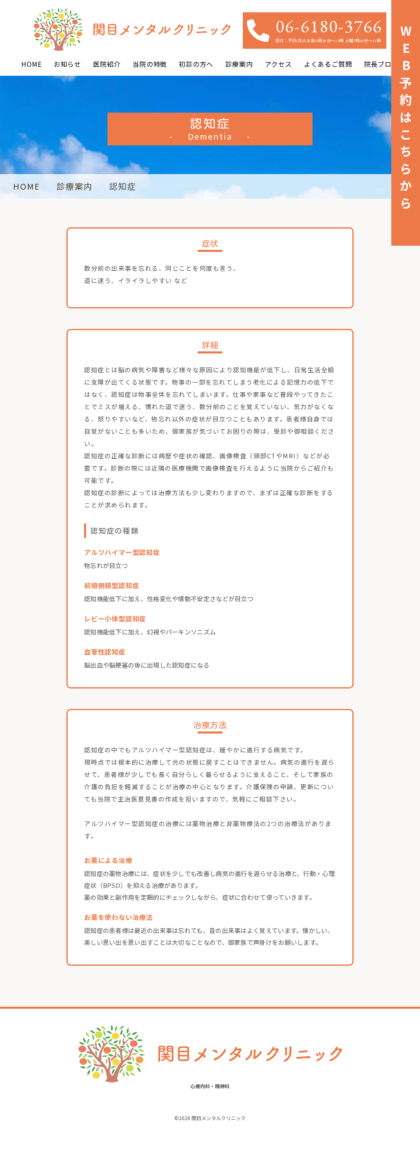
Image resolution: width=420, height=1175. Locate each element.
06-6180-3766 (329, 26)
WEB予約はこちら (82, 1144)
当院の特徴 (149, 64)
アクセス (278, 64)
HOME (31, 64)
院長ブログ (381, 64)
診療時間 (359, 1144)
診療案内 (239, 64)
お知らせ (67, 64)
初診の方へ (196, 64)
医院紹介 (107, 64)
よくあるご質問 (328, 64)
